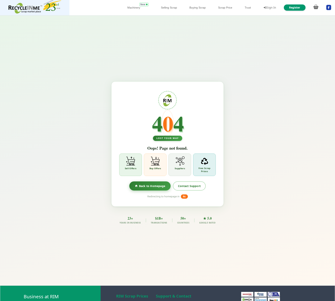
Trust (248, 7)
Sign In (271, 7)
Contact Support (189, 186)
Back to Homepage (152, 186)
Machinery (133, 7)
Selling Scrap (169, 7)
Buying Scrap (197, 7)
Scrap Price (225, 7)
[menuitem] (34, 7)
